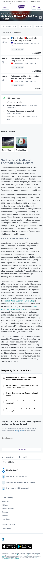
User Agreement (18, 555)
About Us (5, 501)
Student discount (8, 508)
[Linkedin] (3, 539)
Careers (5, 512)
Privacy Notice (19, 431)
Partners (5, 515)
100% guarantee (13, 98)
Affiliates (5, 505)
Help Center (6, 519)
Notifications (6, 529)
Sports (3, 13)
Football (8, 13)
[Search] (39, 8)
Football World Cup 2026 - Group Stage (19, 301)
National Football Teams (19, 13)
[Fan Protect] (10, 470)
